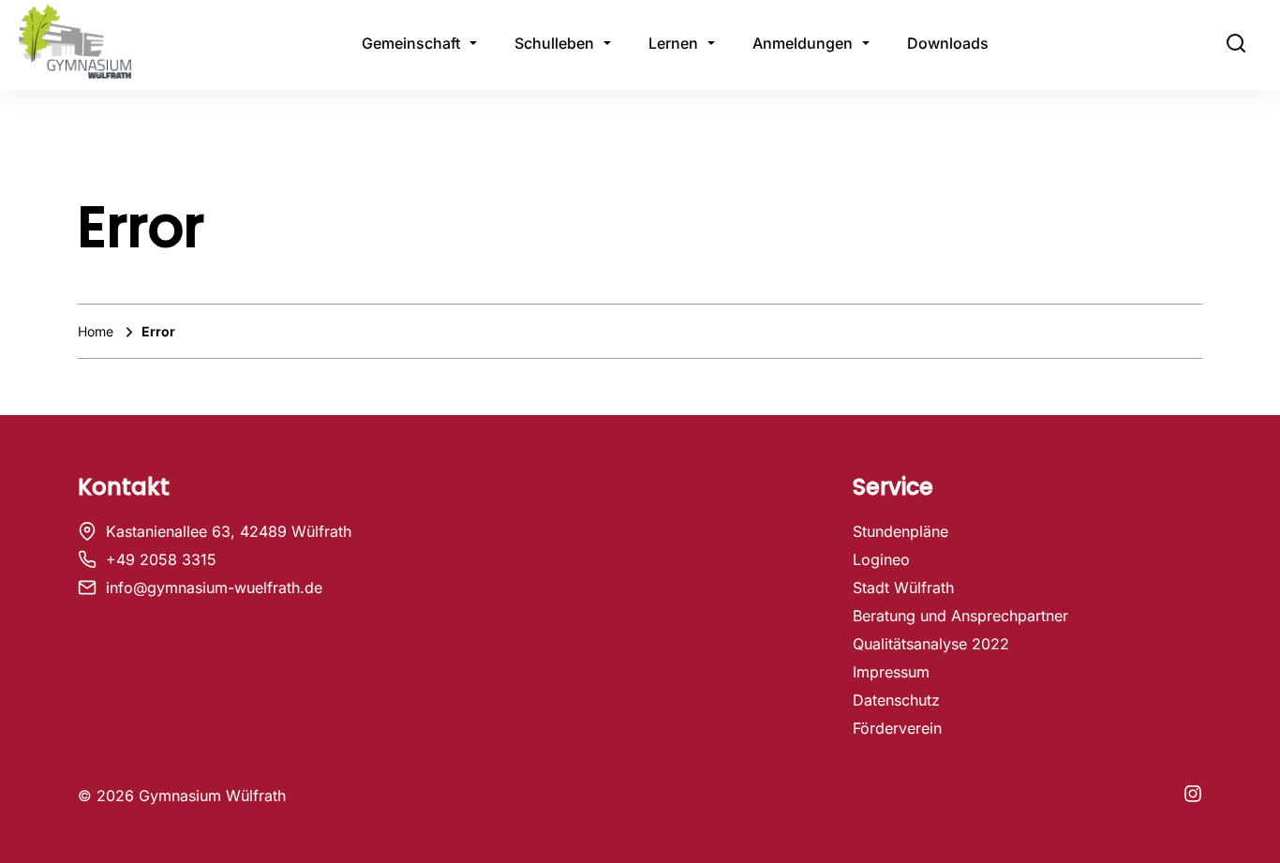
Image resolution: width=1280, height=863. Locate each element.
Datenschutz (896, 700)
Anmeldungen (802, 43)
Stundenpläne (900, 531)
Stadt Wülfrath (903, 587)
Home (97, 331)
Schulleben (554, 43)
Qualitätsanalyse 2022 (931, 643)
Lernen (673, 43)
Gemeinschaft (411, 43)
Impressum (891, 671)
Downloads (948, 43)
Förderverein (897, 728)
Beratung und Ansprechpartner (960, 615)
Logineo (881, 559)
